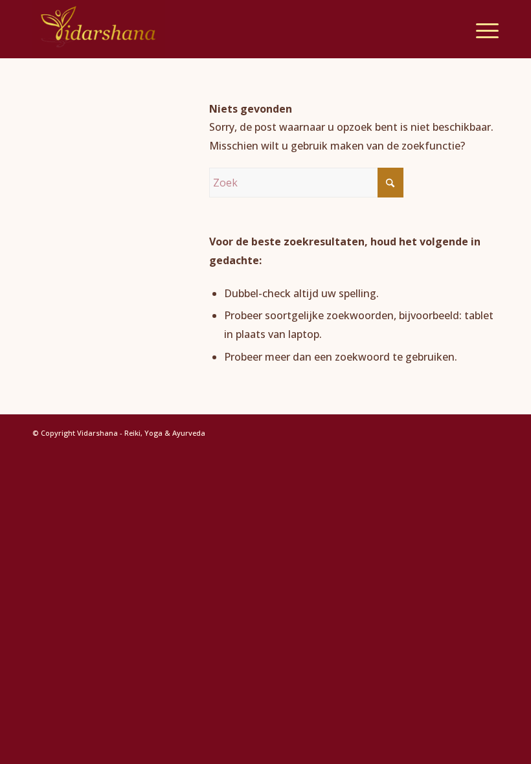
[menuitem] (481, 29)
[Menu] (481, 29)
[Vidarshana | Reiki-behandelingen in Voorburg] (98, 29)
